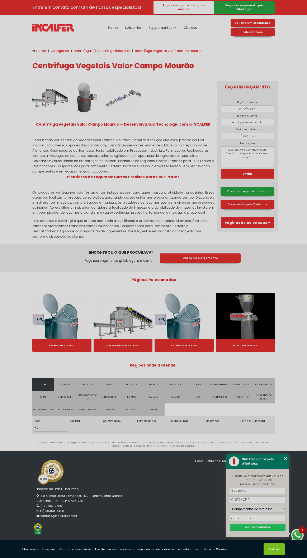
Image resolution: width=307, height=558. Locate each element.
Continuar (274, 549)
